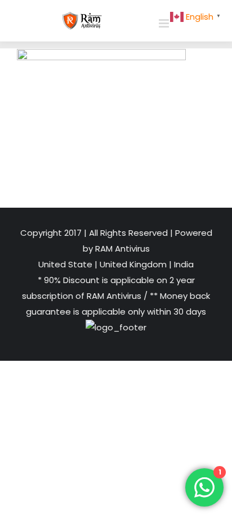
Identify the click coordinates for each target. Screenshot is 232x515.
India (183, 264)
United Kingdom (133, 264)
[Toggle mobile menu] (165, 23)
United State (66, 264)
